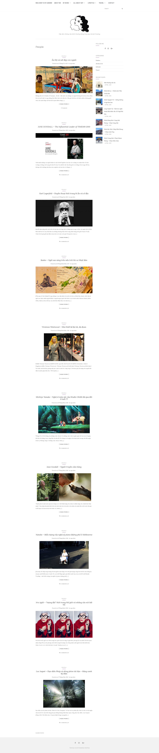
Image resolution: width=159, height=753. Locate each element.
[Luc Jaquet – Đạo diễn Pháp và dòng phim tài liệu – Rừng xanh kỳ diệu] (64, 694)
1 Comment (64, 108)
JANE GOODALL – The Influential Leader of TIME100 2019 (64, 126)
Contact (111, 3)
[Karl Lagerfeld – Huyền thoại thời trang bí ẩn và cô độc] (64, 213)
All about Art (78, 3)
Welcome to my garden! (44, 3)
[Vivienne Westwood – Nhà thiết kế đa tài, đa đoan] (64, 347)
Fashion (98, 60)
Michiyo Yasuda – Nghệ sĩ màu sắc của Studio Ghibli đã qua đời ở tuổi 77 (64, 398)
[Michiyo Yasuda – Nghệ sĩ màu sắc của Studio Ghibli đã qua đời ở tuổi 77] (64, 419)
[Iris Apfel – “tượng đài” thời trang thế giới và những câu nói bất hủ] (64, 624)
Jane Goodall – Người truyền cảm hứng (64, 467)
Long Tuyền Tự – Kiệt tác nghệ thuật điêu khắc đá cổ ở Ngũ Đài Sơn (113, 111)
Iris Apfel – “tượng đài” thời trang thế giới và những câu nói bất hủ (64, 603)
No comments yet (64, 174)
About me (57, 3)
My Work (66, 3)
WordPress (87, 747)
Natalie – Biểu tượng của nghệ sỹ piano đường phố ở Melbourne (64, 534)
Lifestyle (91, 3)
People (64, 56)
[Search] (122, 8)
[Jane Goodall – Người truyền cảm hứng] (64, 487)
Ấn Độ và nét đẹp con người (64, 60)
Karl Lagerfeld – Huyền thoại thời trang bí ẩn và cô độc (64, 193)
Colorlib (76, 747)
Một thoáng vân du (109, 82)
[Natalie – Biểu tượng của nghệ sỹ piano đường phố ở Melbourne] (64, 555)
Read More (64, 104)
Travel (101, 3)
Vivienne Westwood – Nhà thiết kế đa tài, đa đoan (64, 327)
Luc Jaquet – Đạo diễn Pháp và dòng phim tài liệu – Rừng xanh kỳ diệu (64, 672)
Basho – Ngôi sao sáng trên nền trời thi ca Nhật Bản (64, 260)
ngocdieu (72, 63)
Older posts (40, 733)
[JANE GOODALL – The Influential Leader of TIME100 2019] (64, 146)
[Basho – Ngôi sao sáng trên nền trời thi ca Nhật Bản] (64, 280)
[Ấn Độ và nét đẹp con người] (64, 79)
